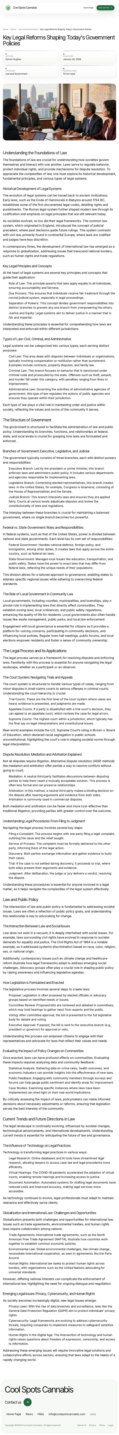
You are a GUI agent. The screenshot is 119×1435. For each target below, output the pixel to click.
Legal (110, 1425)
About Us (81, 1425)
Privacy (92, 1425)
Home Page (14, 1414)
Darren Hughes (13, 59)
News (13, 29)
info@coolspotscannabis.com (67, 1414)
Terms (102, 1425)
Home (5, 29)
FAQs (41, 1414)
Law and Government (28, 29)
